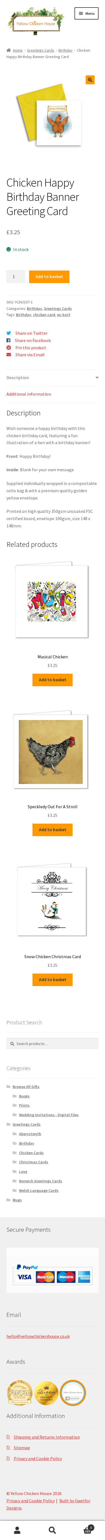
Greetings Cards (40, 50)
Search (52, 1530)
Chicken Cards (31, 1152)
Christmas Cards (33, 1161)
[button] (90, 79)
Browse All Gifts (26, 1086)
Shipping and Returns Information (47, 1437)
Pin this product (30, 347)
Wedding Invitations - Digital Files (49, 1114)
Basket (81, 1526)
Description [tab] (17, 377)
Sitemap (22, 1447)
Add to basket (49, 276)
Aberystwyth (30, 1133)
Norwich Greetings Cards (40, 1180)
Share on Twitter (31, 333)
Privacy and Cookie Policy (38, 1458)
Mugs (17, 1199)
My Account (17, 1530)
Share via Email (30, 354)
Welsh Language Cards (39, 1190)
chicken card (44, 314)
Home (18, 50)
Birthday (66, 50)
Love (23, 1171)
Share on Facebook (33, 340)
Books (24, 1096)
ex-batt (63, 314)
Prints (24, 1105)
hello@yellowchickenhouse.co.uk (38, 1336)
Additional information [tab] (28, 394)
